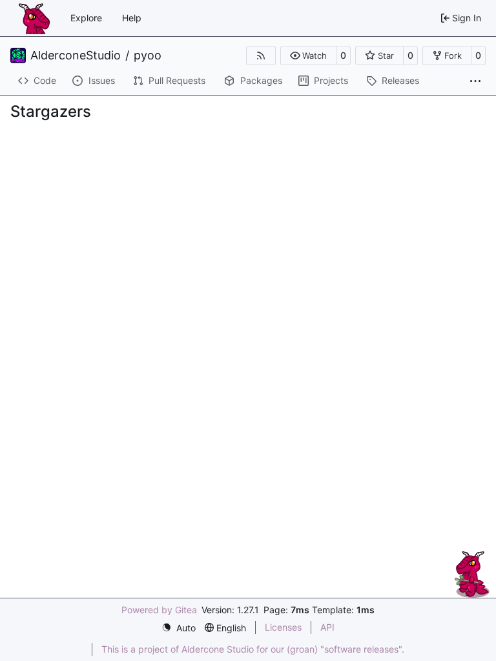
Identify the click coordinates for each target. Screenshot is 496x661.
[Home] (34, 18)
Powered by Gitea (159, 609)
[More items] (475, 81)
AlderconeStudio (75, 55)
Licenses (283, 627)
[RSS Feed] (261, 55)
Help (131, 17)
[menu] (178, 627)
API (327, 627)
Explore (86, 17)
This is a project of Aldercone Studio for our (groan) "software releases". (252, 649)
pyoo (147, 55)
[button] (308, 55)
